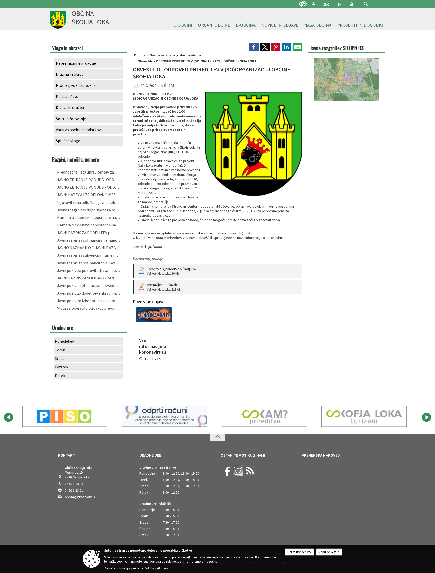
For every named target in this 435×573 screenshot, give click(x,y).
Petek (60, 375)
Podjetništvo (67, 96)
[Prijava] (352, 4)
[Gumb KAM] (264, 416)
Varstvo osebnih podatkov (78, 129)
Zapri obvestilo (329, 552)
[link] (254, 47)
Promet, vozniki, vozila (76, 85)
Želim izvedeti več (300, 552)
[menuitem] (183, 25)
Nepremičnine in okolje (76, 63)
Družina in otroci (70, 74)
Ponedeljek (64, 341)
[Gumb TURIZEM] (364, 416)
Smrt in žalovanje (71, 118)
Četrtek (61, 366)
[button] (366, 4)
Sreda (59, 358)
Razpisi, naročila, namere (75, 159)
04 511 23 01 (74, 490)
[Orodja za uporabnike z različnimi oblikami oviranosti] (303, 4)
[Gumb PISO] (65, 416)
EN (340, 4)
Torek (60, 349)
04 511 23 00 (74, 484)
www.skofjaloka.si (195, 233)
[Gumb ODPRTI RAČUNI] (165, 416)
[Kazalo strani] (313, 4)
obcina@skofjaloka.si (80, 497)
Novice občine (190, 55)
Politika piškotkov (156, 568)
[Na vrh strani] (217, 437)
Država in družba (70, 107)
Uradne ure (150, 455)
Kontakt (66, 455)
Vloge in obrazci (67, 48)
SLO (326, 4)
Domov (139, 55)
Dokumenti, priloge (148, 258)
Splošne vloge (68, 140)
